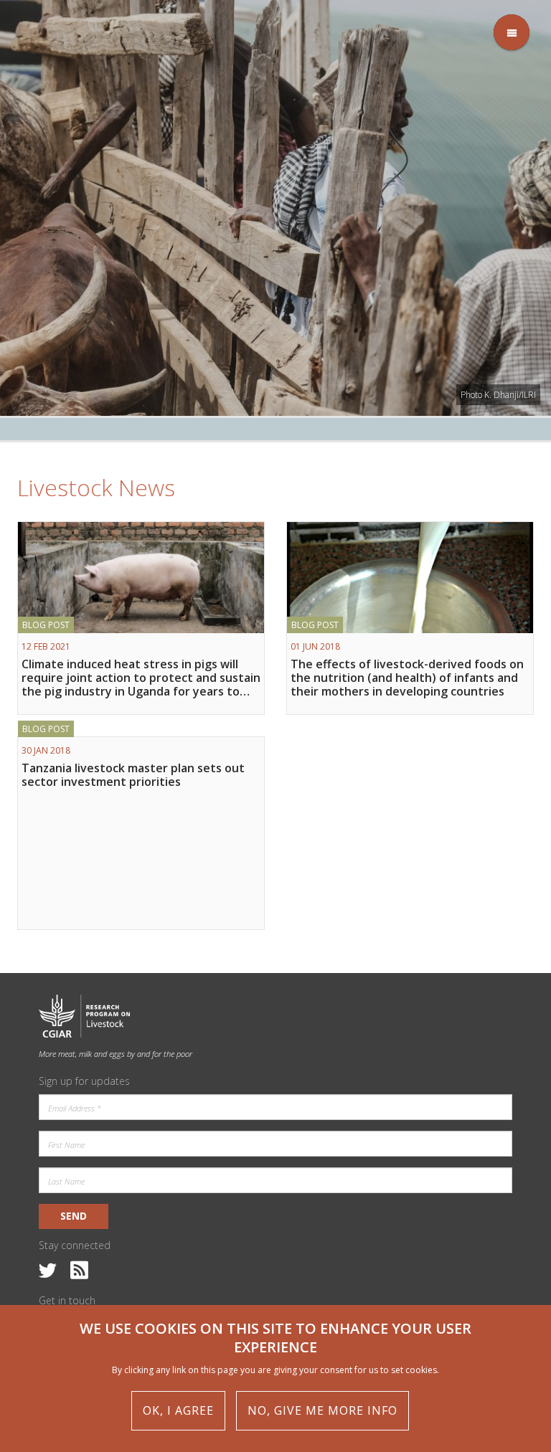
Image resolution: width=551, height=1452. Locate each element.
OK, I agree (178, 1410)
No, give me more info (322, 1410)
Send (73, 1216)
